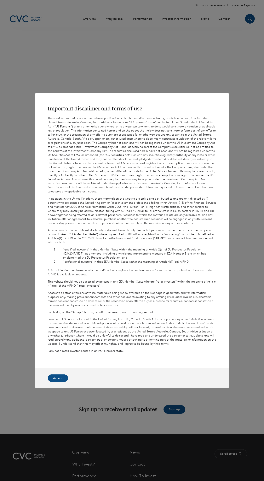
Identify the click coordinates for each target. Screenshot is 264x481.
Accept (58, 378)
